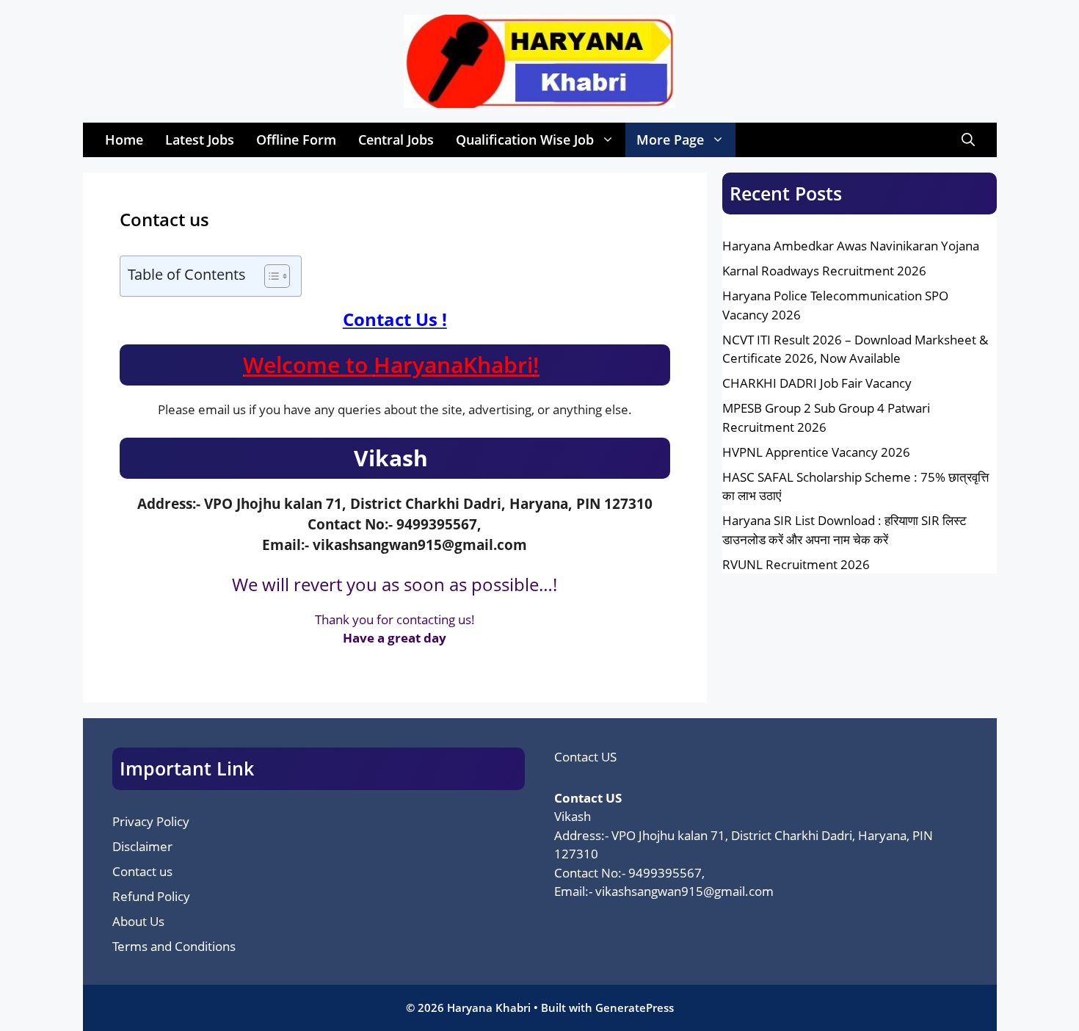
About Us (138, 921)
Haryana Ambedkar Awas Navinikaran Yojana (850, 245)
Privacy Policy (150, 821)
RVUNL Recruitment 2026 (796, 564)
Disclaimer (142, 846)
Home (124, 139)
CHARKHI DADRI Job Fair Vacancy (817, 383)
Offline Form (296, 139)
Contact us (142, 871)
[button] (968, 140)
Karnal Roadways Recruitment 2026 (824, 270)
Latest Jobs (199, 139)
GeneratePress (634, 1007)
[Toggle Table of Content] (269, 276)
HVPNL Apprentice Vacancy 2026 (816, 452)
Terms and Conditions (174, 946)
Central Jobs (396, 139)
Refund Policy (151, 896)
